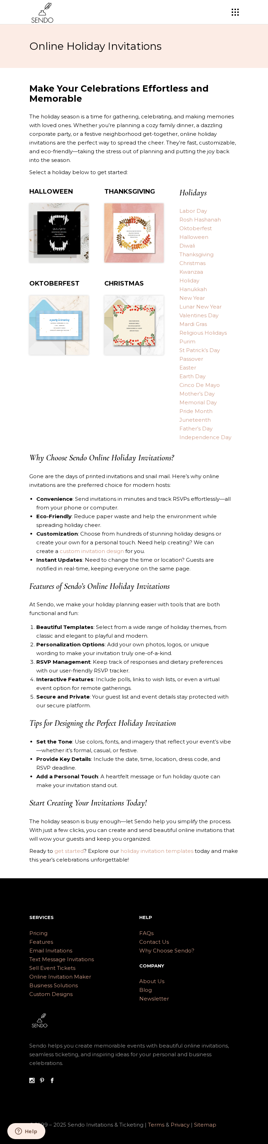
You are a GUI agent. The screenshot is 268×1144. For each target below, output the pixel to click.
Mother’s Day (197, 393)
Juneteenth (195, 420)
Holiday (189, 280)
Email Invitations (50, 950)
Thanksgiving (196, 254)
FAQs (146, 933)
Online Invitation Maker (60, 976)
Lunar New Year (200, 306)
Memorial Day (198, 402)
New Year (192, 298)
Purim (187, 341)
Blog (145, 990)
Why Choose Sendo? (166, 950)
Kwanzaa (191, 272)
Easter (187, 367)
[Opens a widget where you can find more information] (26, 1132)
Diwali (187, 245)
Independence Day (205, 437)
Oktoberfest (195, 228)
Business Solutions (53, 985)
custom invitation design (92, 551)
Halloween (193, 237)
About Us (151, 981)
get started (69, 851)
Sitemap (205, 1124)
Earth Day (192, 376)
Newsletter (154, 998)
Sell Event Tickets (52, 968)
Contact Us (154, 942)
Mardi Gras (193, 324)
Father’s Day (196, 428)
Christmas (192, 263)
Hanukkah (193, 289)
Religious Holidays (203, 332)
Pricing (38, 933)
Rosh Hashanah (200, 219)
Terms (156, 1124)
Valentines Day (198, 315)
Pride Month (196, 411)
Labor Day (193, 211)
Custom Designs (51, 994)
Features (41, 942)
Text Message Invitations (61, 959)
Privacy (181, 1124)
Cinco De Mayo (199, 385)
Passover (191, 359)
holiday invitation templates (156, 851)
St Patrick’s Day (199, 350)
